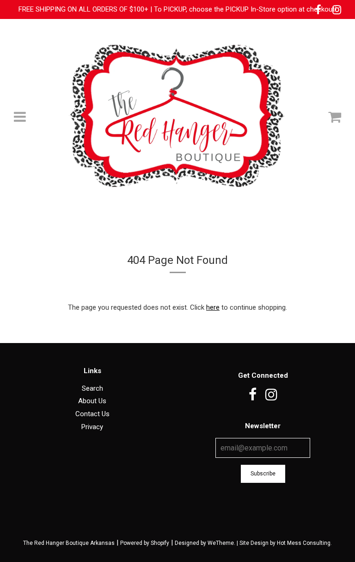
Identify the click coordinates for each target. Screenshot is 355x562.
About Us (92, 401)
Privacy (92, 427)
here (213, 307)
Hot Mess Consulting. (304, 543)
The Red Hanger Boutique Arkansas (69, 543)
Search (92, 388)
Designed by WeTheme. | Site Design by (226, 543)
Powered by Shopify (144, 543)
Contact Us (92, 414)
